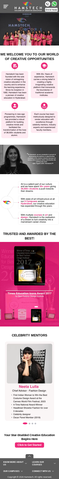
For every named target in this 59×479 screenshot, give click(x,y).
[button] (25, 423)
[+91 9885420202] (47, 4)
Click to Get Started (29, 445)
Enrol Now (51, 9)
